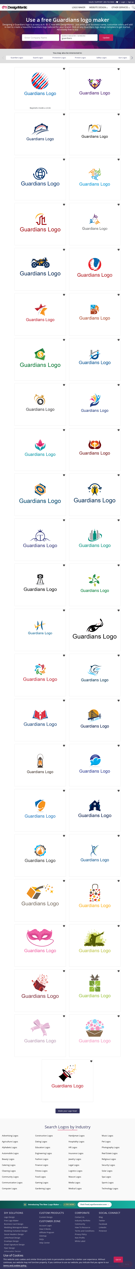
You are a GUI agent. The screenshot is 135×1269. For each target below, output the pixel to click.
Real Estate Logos (109, 1153)
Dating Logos (41, 1141)
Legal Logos (74, 1165)
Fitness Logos (41, 1170)
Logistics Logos (75, 1170)
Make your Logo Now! (67, 1111)
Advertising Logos (10, 1135)
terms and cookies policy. (15, 1265)
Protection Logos (59, 57)
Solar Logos (107, 1170)
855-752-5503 (109, 2)
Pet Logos (106, 1141)
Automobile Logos (10, 1153)
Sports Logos (108, 1182)
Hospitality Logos (76, 1141)
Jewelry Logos (75, 1159)
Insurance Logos (76, 1153)
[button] (132, 58)
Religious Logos (109, 1159)
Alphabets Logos (9, 1147)
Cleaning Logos (9, 1170)
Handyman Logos (77, 1135)
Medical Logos (75, 1188)
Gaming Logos (41, 1182)
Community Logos (10, 1176)
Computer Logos (9, 1188)
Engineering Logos (43, 1153)
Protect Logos (80, 57)
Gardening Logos (43, 1188)
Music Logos (107, 1135)
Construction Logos (44, 1135)
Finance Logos (41, 1165)
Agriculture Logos (10, 1141)
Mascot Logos (75, 1176)
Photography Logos (110, 1147)
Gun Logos (123, 57)
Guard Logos (38, 57)
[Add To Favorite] (64, 68)
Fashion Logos (41, 1159)
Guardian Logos (17, 57)
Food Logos (40, 1176)
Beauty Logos (8, 1159)
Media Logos (74, 1182)
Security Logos (108, 1165)
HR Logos (73, 1147)
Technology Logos (110, 1188)
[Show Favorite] (117, 2)
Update (106, 37)
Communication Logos (12, 1182)
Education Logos (42, 1147)
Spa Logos (106, 1176)
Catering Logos (8, 1165)
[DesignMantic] (14, 7)
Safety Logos (102, 57)
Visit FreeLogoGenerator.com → (94, 1204)
